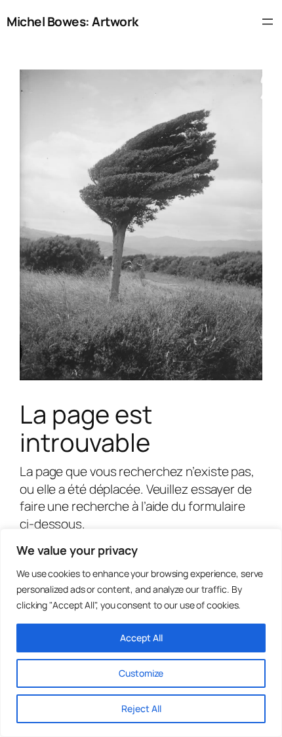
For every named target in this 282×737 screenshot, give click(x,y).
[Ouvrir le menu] (267, 22)
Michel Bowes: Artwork (72, 21)
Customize (141, 673)
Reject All (141, 708)
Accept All (141, 637)
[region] (141, 632)
